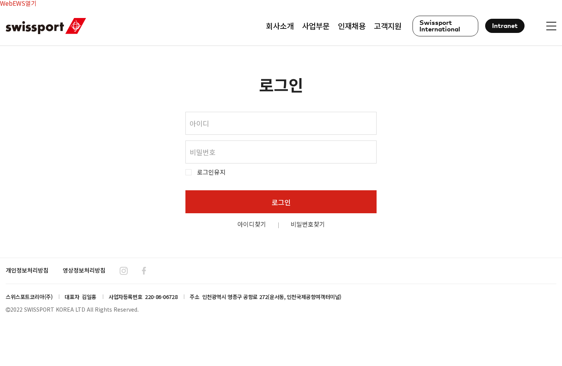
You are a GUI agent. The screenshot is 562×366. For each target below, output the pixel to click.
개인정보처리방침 (27, 270)
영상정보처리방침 (84, 270)
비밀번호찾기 (308, 224)
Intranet (505, 26)
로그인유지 (211, 172)
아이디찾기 (251, 224)
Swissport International (439, 26)
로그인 (281, 202)
